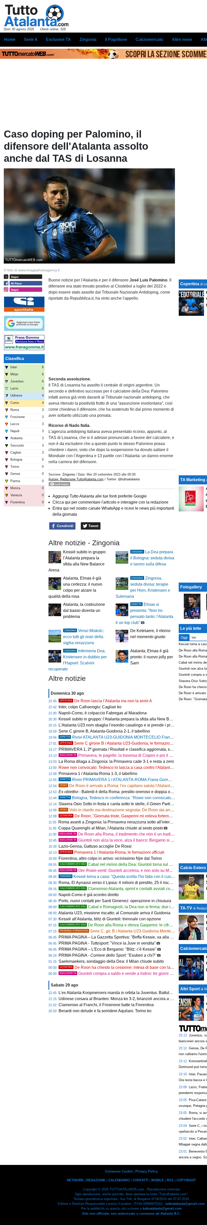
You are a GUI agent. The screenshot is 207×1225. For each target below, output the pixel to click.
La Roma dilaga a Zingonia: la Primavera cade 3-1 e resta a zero (116, 761)
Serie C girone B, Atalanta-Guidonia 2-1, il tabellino (104, 731)
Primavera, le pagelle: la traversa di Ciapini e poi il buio (118, 755)
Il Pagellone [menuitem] (116, 39)
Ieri (194, 637)
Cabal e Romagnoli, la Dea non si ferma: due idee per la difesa (130, 907)
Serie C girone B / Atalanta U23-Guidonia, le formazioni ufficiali (123, 743)
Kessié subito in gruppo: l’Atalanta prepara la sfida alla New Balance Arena (126, 719)
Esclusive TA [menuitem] (58, 39)
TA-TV (186, 908)
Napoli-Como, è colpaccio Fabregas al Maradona (103, 713)
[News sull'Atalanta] (36, 15)
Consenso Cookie (119, 1171)
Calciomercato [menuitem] (149, 39)
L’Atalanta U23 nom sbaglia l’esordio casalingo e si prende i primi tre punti (125, 725)
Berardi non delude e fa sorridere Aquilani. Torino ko (105, 1011)
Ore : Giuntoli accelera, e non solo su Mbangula (122, 870)
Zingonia (68, 474)
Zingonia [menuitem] (88, 39)
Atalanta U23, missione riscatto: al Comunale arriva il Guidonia (114, 913)
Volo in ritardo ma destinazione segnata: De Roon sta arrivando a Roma (128, 810)
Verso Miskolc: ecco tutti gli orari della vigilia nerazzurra (83, 637)
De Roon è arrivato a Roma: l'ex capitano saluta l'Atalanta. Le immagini (128, 786)
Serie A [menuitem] (31, 39)
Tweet (92, 526)
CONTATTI (140, 1180)
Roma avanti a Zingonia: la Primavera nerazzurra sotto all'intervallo (118, 822)
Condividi (64, 526)
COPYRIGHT (186, 1180)
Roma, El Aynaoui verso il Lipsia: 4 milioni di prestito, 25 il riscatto (117, 882)
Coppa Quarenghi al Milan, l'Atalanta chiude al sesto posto (110, 828)
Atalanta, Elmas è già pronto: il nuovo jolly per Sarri (151, 657)
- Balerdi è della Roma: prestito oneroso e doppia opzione (120, 792)
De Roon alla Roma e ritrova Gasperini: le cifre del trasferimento (131, 925)
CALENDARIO (119, 1180)
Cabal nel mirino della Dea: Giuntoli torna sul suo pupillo (124, 864)
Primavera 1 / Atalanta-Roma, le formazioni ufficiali (112, 852)
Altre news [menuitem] (182, 39)
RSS (170, 1180)
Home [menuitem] (9, 39)
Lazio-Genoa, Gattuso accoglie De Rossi (95, 846)
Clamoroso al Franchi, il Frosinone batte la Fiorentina (106, 1005)
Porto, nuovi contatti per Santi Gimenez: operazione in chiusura (115, 901)
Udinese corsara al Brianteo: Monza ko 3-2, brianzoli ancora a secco (119, 999)
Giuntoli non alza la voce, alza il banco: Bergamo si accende (123, 840)
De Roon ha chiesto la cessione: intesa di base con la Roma (121, 967)
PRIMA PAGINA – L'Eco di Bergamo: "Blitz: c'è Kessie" (108, 949)
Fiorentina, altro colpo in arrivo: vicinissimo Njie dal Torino (110, 858)
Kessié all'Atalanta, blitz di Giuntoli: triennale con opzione (110, 919)
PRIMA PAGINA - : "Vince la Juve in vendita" (107, 943)
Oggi (184, 637)
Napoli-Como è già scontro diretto (89, 895)
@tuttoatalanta (129, 479)
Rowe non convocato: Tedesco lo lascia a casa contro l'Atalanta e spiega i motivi (130, 767)
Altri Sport (190, 989)
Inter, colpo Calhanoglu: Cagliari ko (90, 707)
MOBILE (157, 1180)
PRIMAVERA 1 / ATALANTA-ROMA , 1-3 (128, 779)
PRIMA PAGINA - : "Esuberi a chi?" (107, 955)
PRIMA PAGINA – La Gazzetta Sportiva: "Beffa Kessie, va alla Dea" (119, 937)
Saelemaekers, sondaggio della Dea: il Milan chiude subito (111, 961)
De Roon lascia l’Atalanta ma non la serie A (106, 701)
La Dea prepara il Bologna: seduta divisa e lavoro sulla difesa (152, 558)
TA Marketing (192, 480)
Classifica (14, 358)
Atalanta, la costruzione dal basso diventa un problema (84, 610)
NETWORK (75, 1180)
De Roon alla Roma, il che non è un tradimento (121, 834)
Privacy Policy (146, 1171)
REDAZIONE (96, 1180)
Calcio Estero (193, 868)
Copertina (189, 284)
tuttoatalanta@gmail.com (185, 1204)
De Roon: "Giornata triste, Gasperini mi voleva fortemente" (119, 816)
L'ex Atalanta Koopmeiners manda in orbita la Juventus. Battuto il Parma (123, 993)
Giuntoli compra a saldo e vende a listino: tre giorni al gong (121, 973)
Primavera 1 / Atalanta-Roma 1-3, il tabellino (98, 773)
